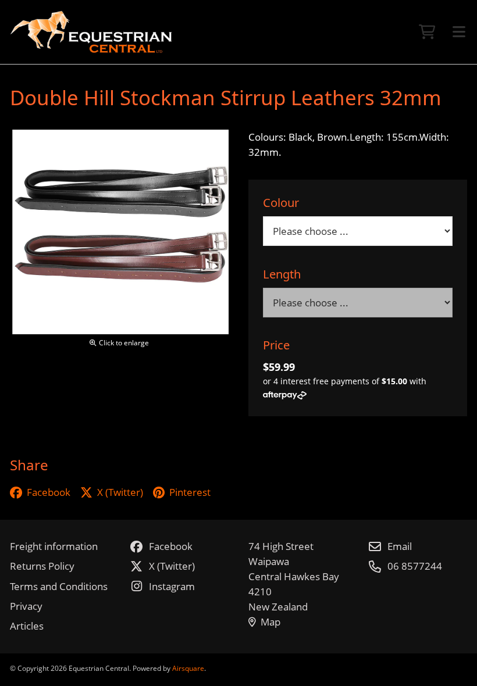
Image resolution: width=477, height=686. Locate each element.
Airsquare (188, 668)
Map (270, 621)
